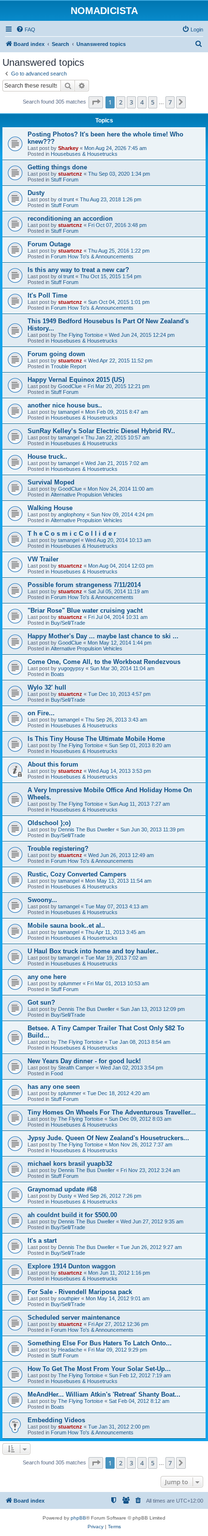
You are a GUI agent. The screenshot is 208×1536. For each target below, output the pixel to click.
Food (57, 1073)
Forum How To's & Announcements (92, 256)
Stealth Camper (76, 1067)
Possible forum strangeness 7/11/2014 (84, 584)
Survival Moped (51, 482)
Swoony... (42, 900)
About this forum (53, 764)
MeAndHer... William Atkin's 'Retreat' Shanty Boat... (104, 1394)
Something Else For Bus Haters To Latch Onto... (100, 1343)
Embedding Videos (56, 1420)
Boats (57, 674)
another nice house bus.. (65, 405)
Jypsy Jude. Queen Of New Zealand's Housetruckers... (108, 1138)
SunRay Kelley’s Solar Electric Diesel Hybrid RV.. (101, 431)
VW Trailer (43, 559)
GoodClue (70, 386)
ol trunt (66, 199)
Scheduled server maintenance (74, 1317)
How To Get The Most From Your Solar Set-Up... (99, 1368)
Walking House (50, 508)
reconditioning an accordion (70, 218)
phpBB (78, 1518)
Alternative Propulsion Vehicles (86, 494)
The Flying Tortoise (80, 335)
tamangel (68, 412)
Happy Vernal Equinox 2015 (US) (76, 379)
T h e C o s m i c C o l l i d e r (72, 533)
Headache (70, 1350)
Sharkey (68, 148)
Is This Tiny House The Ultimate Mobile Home (96, 738)
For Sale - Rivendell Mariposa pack (80, 1291)
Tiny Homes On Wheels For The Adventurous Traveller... (112, 1112)
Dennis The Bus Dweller (86, 829)
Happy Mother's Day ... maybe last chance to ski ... (103, 636)
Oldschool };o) (49, 823)
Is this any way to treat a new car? (78, 269)
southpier (69, 1298)
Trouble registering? (58, 848)
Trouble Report (68, 366)
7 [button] (170, 102)
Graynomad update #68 (62, 1189)
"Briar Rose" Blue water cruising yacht (85, 610)
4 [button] (142, 102)
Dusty (36, 192)
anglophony (71, 514)
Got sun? (41, 1002)
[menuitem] (25, 29)
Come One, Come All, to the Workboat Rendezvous (104, 661)
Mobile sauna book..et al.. (66, 925)
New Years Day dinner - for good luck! (84, 1061)
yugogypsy (71, 668)
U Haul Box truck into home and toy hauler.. (93, 951)
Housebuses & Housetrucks (84, 154)
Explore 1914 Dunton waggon (72, 1266)
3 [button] (131, 102)
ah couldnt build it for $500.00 (72, 1215)
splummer (69, 983)
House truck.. (47, 456)
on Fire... (41, 713)
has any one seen (54, 1086)
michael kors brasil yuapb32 (70, 1163)
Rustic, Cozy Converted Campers (77, 874)
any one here (47, 976)
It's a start (42, 1240)
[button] (96, 102)
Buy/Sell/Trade (68, 623)
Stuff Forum (64, 179)
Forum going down (56, 354)
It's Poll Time (47, 295)
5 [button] (152, 102)
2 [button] (120, 102)
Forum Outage (49, 244)
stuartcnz (70, 174)
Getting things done (57, 167)
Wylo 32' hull (47, 687)
